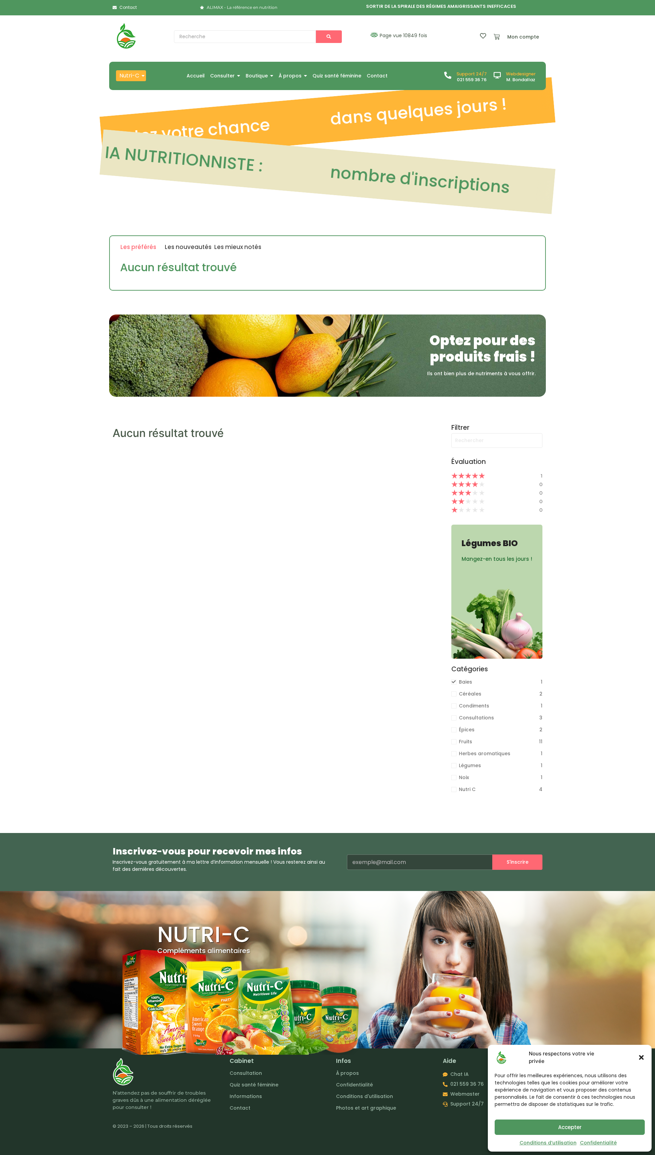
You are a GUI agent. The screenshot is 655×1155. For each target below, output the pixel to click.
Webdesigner (521, 74)
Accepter (570, 1127)
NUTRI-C (203, 934)
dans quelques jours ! (295, 122)
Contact (240, 1108)
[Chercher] (329, 36)
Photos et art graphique (366, 1108)
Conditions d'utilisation (364, 1096)
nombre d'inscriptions (195, 160)
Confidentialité (598, 1142)
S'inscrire (517, 862)
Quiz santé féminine (254, 1084)
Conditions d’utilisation (548, 1142)
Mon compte (523, 36)
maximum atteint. (403, 178)
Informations (246, 1096)
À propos (347, 1073)
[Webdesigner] (497, 76)
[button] (641, 1057)
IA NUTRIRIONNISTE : (512, 103)
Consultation (246, 1073)
